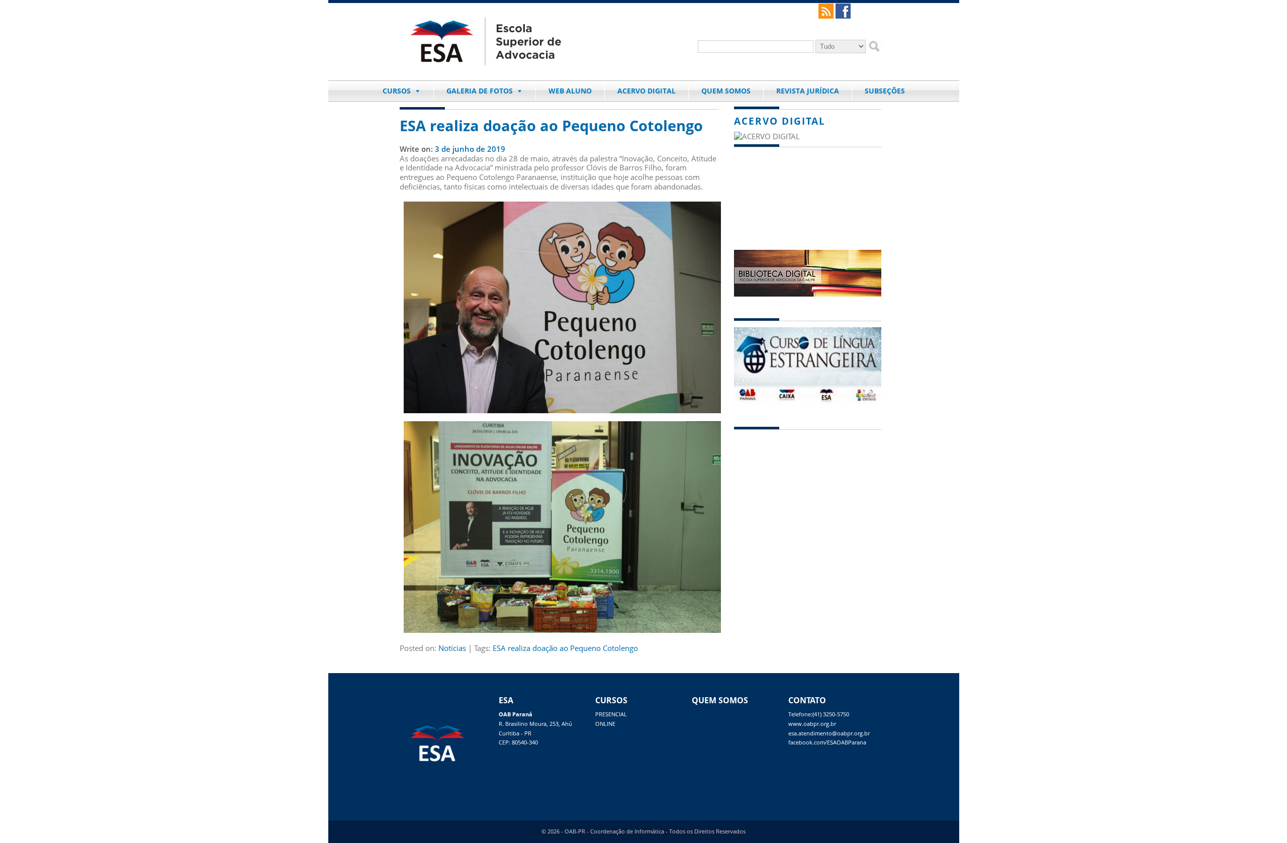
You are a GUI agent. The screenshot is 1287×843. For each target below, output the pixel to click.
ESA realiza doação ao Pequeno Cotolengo (551, 126)
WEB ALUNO (570, 91)
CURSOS (397, 91)
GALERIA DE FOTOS (479, 91)
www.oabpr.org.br (812, 723)
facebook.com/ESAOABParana (827, 742)
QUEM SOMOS (726, 91)
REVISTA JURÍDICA (807, 91)
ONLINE (605, 723)
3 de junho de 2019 (470, 149)
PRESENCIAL (611, 714)
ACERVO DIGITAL (646, 91)
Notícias (452, 648)
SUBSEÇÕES (885, 91)
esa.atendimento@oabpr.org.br (829, 733)
